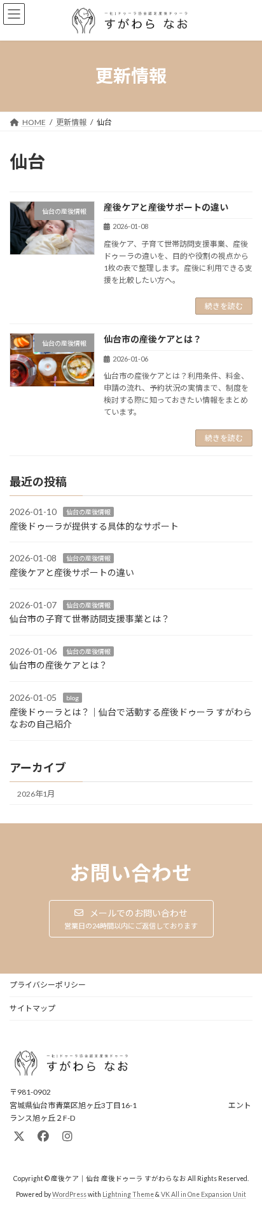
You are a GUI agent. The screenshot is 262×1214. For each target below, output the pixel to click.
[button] (131, 918)
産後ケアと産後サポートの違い (166, 207)
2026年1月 (36, 794)
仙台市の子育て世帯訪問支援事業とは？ (90, 619)
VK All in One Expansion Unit (203, 1194)
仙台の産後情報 (88, 512)
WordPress (69, 1194)
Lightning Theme (128, 1194)
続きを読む (224, 306)
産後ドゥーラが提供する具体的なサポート (94, 526)
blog (72, 698)
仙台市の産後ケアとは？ (153, 339)
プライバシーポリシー (48, 984)
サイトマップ (32, 1008)
